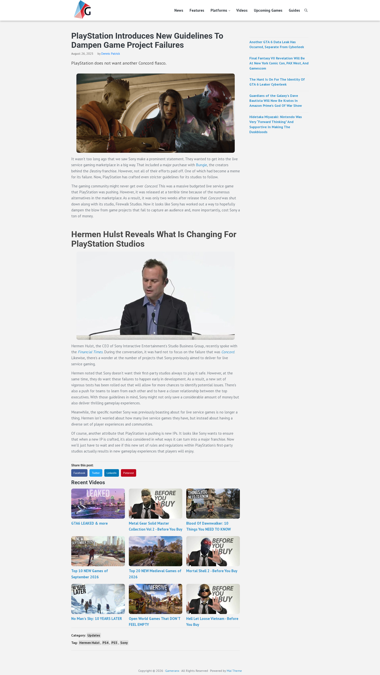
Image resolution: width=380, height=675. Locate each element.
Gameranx (172, 671)
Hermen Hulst (89, 643)
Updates (93, 635)
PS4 (105, 643)
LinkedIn (112, 473)
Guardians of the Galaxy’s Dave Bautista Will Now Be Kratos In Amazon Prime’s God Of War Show (275, 100)
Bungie (201, 164)
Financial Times (90, 351)
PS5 (114, 643)
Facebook (79, 473)
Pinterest (128, 473)
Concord (227, 351)
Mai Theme (234, 671)
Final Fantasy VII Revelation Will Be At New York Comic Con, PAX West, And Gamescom (279, 63)
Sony (124, 643)
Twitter (96, 473)
